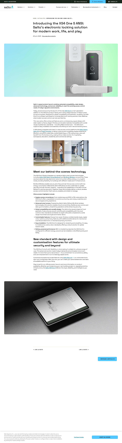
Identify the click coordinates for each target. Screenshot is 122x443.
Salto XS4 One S (51, 268)
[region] (61, 437)
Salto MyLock (68, 257)
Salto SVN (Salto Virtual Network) (50, 177)
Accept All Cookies (105, 437)
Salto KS (36, 131)
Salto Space (83, 129)
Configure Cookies (79, 437)
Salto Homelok (46, 131)
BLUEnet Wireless (69, 177)
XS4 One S (68, 111)
